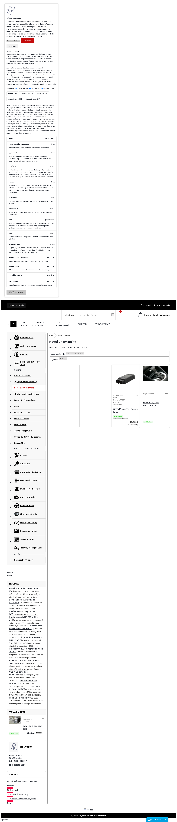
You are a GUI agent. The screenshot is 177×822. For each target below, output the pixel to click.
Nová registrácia (163, 305)
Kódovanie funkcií (28, 531)
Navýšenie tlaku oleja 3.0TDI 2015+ (22, 613)
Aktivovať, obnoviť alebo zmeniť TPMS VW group (24, 662)
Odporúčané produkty (27, 381)
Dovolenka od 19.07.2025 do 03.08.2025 (22, 601)
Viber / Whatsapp (19, 794)
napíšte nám (18, 765)
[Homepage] (13, 324)
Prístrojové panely (28, 522)
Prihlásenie (147, 305)
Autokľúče (25, 463)
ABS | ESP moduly (28, 497)
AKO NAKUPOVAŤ (64, 323)
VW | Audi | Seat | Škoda (28, 394)
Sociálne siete (26, 337)
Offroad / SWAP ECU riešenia (27, 437)
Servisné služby (27, 539)
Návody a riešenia (22, 375)
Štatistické (35, 88)
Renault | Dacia (21, 418)
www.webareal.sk (98, 816)
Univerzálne (19, 443)
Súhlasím (28, 41)
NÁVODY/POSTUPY (102, 324)
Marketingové (48, 88)
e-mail (14, 790)
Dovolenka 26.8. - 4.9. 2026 (30, 363)
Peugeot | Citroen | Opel (25, 400)
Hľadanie (69, 315)
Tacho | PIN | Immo (23, 431)
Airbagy (24, 455)
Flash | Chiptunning (25, 388)
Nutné (11, 88)
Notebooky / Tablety (23, 560)
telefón (10, 785)
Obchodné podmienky (40, 323)
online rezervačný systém (24, 798)
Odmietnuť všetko (13, 41)
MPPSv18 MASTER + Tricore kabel (125, 410)
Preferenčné (23, 88)
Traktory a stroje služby (31, 548)
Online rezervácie (16, 305)
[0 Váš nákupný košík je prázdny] (154, 315)
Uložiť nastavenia (16, 292)
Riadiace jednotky (28, 514)
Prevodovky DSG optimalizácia (151, 404)
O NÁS (25, 323)
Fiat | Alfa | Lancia (22, 412)
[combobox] (70, 353)
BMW (16, 406)
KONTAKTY (82, 324)
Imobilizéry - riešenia (30, 489)
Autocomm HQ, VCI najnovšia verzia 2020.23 (26, 650)
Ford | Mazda (20, 424)
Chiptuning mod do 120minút (18, 673)
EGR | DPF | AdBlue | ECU (31, 480)
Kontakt (24, 354)
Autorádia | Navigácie (30, 472)
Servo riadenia (27, 505)
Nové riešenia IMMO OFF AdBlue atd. (23, 618)
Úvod (51, 335)
